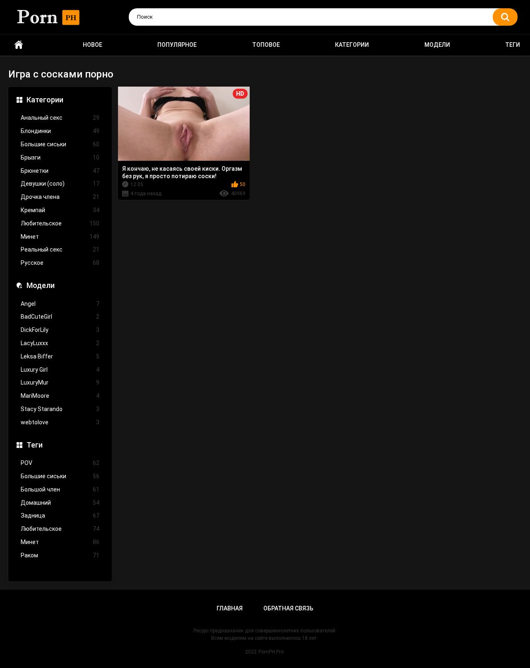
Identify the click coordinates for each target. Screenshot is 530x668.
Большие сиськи (60, 144)
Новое (92, 44)
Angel (60, 303)
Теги (512, 44)
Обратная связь (288, 608)
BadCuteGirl (60, 316)
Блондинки (60, 131)
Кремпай (60, 210)
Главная (230, 608)
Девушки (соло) (60, 183)
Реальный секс (60, 249)
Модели (437, 44)
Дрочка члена (60, 197)
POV (60, 463)
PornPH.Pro (271, 652)
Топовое (266, 44)
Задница (60, 515)
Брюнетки (60, 170)
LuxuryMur (60, 382)
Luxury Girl (60, 369)
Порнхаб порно (18, 45)
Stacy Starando (60, 409)
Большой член (60, 489)
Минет (60, 236)
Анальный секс (60, 117)
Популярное (177, 44)
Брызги (60, 157)
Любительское (60, 223)
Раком (60, 555)
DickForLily (60, 330)
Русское (60, 262)
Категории (352, 44)
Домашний (60, 502)
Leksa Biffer (60, 356)
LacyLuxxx (60, 343)
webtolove (60, 422)
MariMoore (60, 395)
